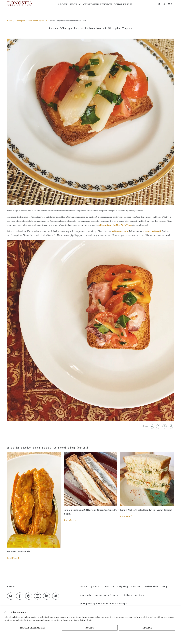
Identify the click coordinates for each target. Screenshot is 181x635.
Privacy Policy (86, 620)
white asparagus (120, 231)
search (84, 586)
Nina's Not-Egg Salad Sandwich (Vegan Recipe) (146, 509)
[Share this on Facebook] (157, 426)
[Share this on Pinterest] (164, 426)
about (63, 4)
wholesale (123, 4)
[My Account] (159, 4)
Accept (90, 627)
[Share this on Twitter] (151, 426)
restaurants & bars (106, 595)
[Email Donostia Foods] (56, 596)
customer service (97, 4)
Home (9, 20)
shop (74, 4)
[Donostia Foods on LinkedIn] (47, 596)
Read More (12, 558)
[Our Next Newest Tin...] (34, 500)
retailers (126, 595)
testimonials (151, 586)
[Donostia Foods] (20, 3)
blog (164, 586)
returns (135, 586)
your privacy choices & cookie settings (103, 603)
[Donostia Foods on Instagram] (38, 596)
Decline (147, 627)
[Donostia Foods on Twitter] (11, 596)
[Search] (164, 4)
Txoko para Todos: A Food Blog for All (31, 20)
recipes (139, 595)
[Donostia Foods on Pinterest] (29, 596)
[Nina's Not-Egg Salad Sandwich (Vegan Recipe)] (147, 479)
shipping (123, 586)
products (96, 586)
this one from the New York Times (115, 225)
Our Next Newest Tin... (20, 551)
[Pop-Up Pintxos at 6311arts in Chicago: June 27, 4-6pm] (90, 479)
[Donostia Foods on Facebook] (20, 596)
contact (109, 586)
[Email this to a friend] (170, 426)
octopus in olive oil (152, 231)
